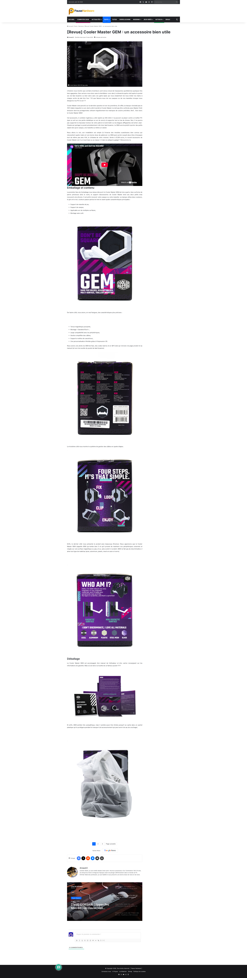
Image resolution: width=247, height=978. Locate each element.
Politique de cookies (139, 971)
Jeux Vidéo (148, 19)
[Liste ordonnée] (87, 940)
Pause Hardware (136, 968)
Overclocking (124, 19)
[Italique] (79, 940)
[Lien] (98, 940)
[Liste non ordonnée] (90, 940)
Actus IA (158, 19)
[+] (104, 940)
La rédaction (123, 971)
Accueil (71, 19)
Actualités (96, 19)
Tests (106, 19)
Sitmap (130, 971)
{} (101, 940)
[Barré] (85, 940)
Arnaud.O (71, 37)
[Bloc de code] (95, 940)
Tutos (114, 19)
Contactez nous (106, 971)
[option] (104, 901)
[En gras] (76, 940)
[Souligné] (82, 940)
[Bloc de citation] (93, 940)
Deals (168, 19)
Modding (136, 19)
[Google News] (110, 850)
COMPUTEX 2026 (83, 19)
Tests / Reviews (79, 26)
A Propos (115, 971)
